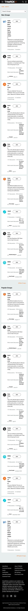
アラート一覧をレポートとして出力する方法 (21, 221)
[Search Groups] (25, 11)
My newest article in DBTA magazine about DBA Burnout (21, 165)
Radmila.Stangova (12, 254)
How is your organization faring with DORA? (21, 271)
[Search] (23, 1)
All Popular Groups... (22, 555)
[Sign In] (25, 1)
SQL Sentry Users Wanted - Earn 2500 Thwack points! (21, 248)
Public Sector (9, 57)
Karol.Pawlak (11, 276)
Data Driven (8, 146)
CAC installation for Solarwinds (21, 71)
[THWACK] (10, 1)
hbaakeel (11, 137)
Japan (9, 211)
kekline (10, 171)
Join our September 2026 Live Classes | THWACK (21, 198)
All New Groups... (22, 283)
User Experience (9, 234)
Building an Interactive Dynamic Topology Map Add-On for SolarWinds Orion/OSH (21, 129)
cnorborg (11, 76)
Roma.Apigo (11, 203)
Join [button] (17, 21)
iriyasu (10, 225)
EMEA (9, 262)
